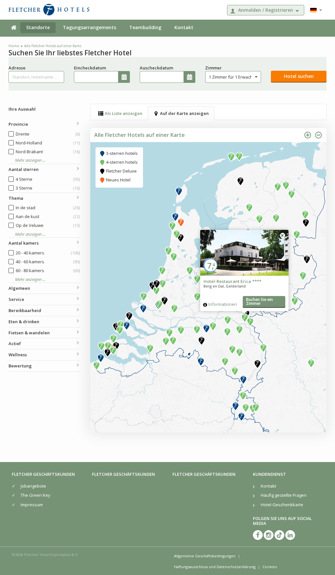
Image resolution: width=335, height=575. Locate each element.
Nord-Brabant (48, 152)
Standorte (38, 27)
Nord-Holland (48, 143)
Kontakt (183, 27)
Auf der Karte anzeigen (184, 113)
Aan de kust (48, 216)
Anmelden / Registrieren (265, 10)
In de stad (48, 208)
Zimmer (213, 68)
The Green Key (35, 495)
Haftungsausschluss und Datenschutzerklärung (215, 566)
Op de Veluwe (48, 225)
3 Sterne (48, 188)
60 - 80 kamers (48, 270)
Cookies (269, 566)
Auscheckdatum (156, 68)
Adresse (17, 68)
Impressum (32, 505)
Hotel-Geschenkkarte (282, 505)
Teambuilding (145, 27)
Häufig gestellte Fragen (284, 495)
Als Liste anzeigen (123, 113)
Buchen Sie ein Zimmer (259, 301)
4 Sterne (48, 179)
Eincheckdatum (90, 68)
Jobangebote (33, 486)
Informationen (222, 304)
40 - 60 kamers (48, 262)
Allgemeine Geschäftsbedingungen (205, 555)
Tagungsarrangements (89, 27)
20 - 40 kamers (48, 253)
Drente (48, 134)
